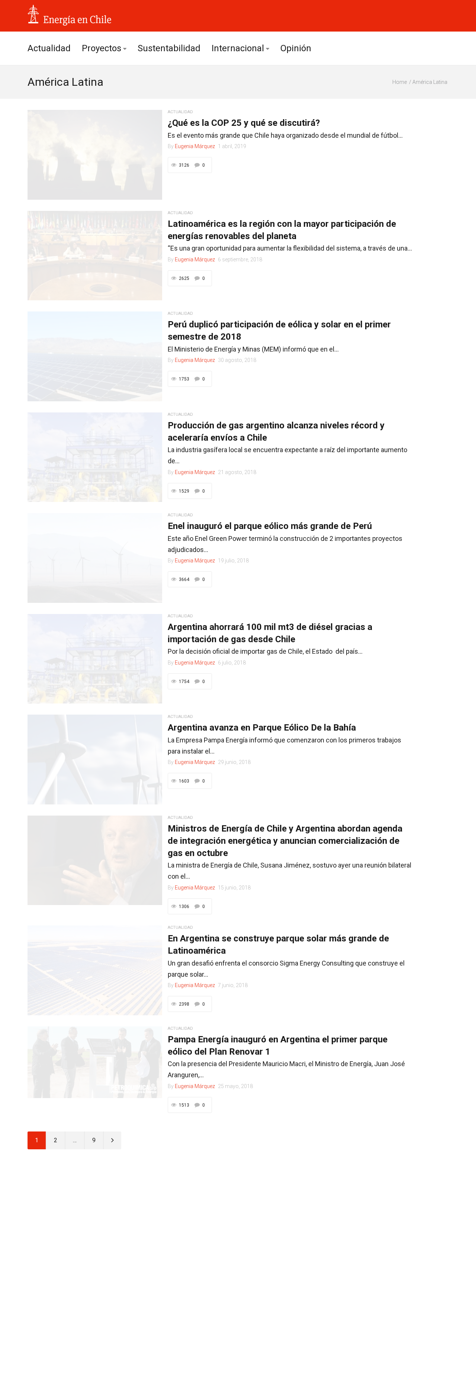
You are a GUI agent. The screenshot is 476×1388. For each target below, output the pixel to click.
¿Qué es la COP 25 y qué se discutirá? (244, 123)
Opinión (295, 48)
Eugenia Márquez (195, 146)
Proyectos (101, 48)
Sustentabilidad (169, 48)
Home (399, 82)
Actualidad (49, 48)
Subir (441, 1377)
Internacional (238, 48)
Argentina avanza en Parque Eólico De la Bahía (262, 727)
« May (38, 1346)
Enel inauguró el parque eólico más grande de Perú (270, 526)
